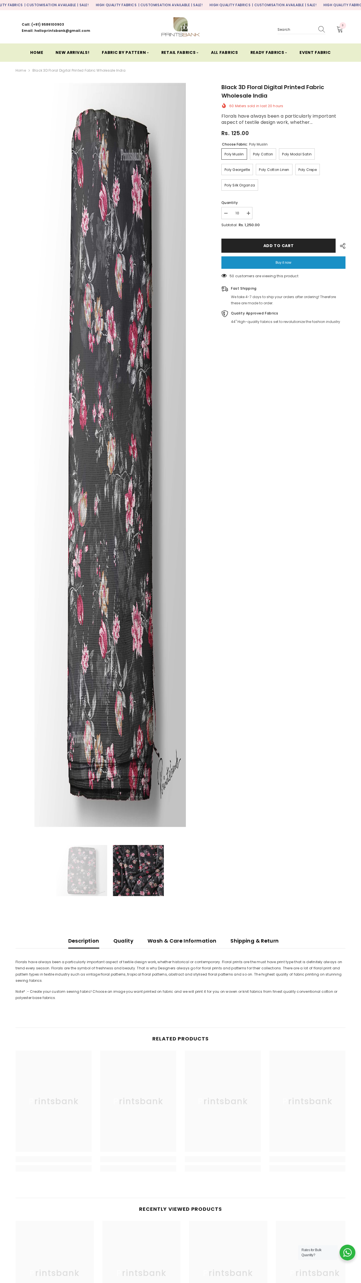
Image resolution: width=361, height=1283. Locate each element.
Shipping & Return (254, 940)
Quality (123, 940)
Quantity (229, 202)
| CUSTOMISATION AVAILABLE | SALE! (56, 5)
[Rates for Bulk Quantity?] (347, 1252)
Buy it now (283, 263)
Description (83, 940)
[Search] (301, 29)
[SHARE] (340, 246)
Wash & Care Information (182, 940)
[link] (54, 1159)
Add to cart (278, 245)
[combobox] (296, 29)
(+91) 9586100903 (47, 24)
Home (21, 70)
